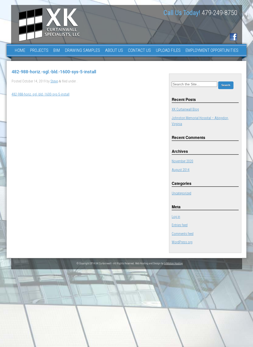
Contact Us (139, 50)
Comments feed (182, 234)
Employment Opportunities (212, 50)
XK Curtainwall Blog (185, 109)
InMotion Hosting (173, 263)
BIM (56, 50)
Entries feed (180, 225)
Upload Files (168, 50)
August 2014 (181, 170)
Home (20, 50)
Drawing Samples (82, 50)
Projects (39, 50)
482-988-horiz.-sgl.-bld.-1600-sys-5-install (40, 94)
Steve (54, 81)
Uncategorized (181, 193)
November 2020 (182, 161)
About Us (114, 50)
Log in (176, 217)
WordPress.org (182, 242)
